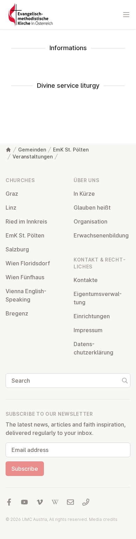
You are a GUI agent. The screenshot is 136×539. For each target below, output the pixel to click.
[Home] (8, 150)
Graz (12, 193)
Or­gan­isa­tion (90, 221)
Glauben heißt (92, 207)
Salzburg (17, 249)
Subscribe (25, 468)
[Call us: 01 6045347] (85, 502)
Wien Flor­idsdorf (28, 263)
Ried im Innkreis (26, 221)
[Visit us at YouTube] (24, 502)
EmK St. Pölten (71, 150)
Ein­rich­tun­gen (92, 316)
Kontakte (86, 279)
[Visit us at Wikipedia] (55, 502)
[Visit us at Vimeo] (39, 502)
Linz (11, 207)
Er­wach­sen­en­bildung (101, 235)
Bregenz (17, 313)
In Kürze (84, 193)
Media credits (103, 519)
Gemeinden (32, 150)
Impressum (88, 330)
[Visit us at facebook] (9, 502)
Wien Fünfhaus (25, 277)
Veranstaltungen (33, 156)
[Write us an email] (70, 502)
